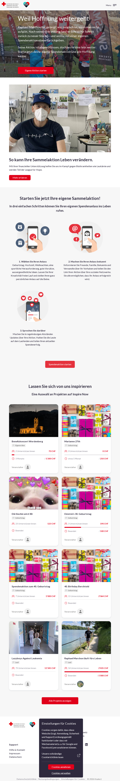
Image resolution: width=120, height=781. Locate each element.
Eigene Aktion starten (36, 70)
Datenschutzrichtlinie (26, 779)
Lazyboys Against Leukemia (27, 658)
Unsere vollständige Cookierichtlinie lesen (52, 755)
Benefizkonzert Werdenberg (27, 441)
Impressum (14, 753)
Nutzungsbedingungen (48, 779)
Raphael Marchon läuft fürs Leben (82, 658)
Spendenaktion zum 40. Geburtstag (31, 586)
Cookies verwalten (61, 773)
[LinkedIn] (86, 744)
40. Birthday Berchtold (76, 586)
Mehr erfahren (20, 177)
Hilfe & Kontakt (17, 749)
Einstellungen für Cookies (73, 779)
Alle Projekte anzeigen (60, 700)
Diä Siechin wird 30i (22, 513)
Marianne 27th (72, 441)
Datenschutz (15, 756)
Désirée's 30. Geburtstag (77, 513)
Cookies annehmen (61, 767)
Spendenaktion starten (60, 364)
